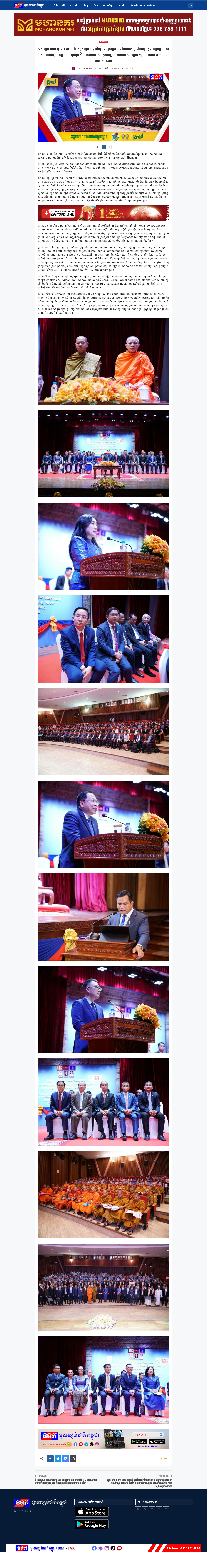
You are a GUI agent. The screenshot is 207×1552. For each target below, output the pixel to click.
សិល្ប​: (85, 6)
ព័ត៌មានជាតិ (59, 6)
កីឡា (96, 6)
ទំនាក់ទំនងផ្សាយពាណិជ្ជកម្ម (143, 6)
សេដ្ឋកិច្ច (121, 6)
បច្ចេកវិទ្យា (108, 6)
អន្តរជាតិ (74, 6)
